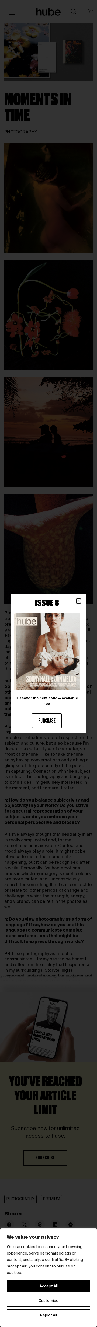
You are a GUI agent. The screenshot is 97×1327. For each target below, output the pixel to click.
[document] (48, 663)
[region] (48, 1277)
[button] (79, 601)
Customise (48, 1301)
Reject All (48, 1315)
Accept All (49, 1286)
